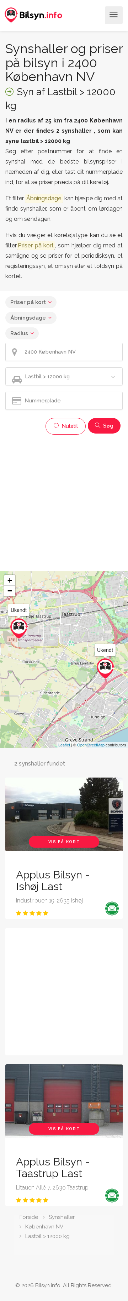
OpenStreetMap (91, 744)
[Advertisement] (64, 502)
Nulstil (69, 426)
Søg (107, 426)
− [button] (9, 590)
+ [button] (9, 580)
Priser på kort (28, 302)
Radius (19, 333)
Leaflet (64, 744)
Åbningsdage (28, 318)
